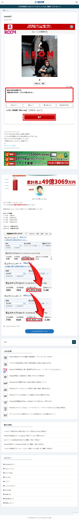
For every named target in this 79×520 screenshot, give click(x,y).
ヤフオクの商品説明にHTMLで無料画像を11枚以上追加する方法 (30, 363)
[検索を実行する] (74, 342)
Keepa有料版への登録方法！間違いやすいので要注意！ (27, 376)
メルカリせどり (10, 486)
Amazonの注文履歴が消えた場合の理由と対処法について (28, 382)
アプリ (7, 481)
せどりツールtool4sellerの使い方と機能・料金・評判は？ (22, 440)
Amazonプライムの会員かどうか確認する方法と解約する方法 (29, 395)
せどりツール (9, 469)
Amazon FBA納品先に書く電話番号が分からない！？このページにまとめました (35, 369)
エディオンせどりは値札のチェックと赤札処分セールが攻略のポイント (32, 414)
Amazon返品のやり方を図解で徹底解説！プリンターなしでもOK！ (31, 357)
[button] (76, 2)
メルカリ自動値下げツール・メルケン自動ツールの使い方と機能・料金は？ (28, 448)
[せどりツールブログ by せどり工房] (39, 2)
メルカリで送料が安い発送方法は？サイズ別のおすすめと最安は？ (25, 431)
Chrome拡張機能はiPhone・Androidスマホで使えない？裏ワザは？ (31, 401)
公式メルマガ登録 (10, 145)
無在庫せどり (9, 499)
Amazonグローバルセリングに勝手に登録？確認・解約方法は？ (30, 388)
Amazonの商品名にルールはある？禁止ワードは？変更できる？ (24, 436)
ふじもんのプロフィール (39, 331)
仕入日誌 (8, 490)
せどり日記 (9, 473)
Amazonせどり (10, 464)
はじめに (8, 477)
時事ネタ (8, 494)
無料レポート (9, 503)
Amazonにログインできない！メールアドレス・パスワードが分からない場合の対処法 (37, 407)
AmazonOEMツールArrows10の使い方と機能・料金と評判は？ (24, 444)
